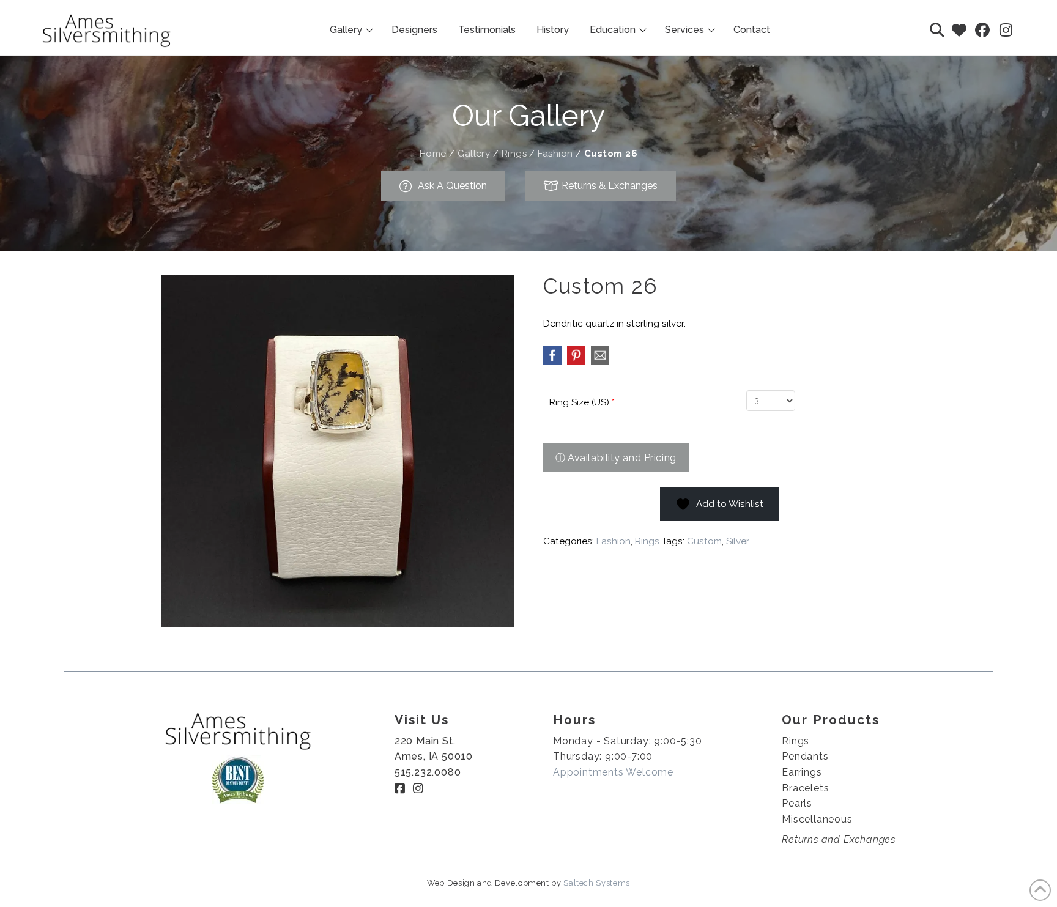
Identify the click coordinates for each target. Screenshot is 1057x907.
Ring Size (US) (582, 402)
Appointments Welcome (613, 772)
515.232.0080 (428, 772)
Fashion (555, 153)
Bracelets (805, 788)
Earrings (801, 772)
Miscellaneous (817, 819)
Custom (704, 541)
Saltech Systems (596, 882)
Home (433, 153)
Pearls (797, 803)
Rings (514, 153)
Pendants (805, 756)
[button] (937, 30)
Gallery (474, 153)
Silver (737, 541)
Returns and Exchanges (839, 839)
